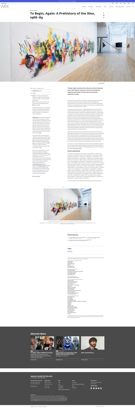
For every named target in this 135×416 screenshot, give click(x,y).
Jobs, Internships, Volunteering (78, 384)
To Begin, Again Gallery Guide (75, 237)
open (40, 132)
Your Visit (128, 6)
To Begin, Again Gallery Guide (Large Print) (78, 240)
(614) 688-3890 (35, 399)
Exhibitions (70, 251)
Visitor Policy (60, 387)
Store (125, 3)
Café (128, 3)
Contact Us (74, 382)
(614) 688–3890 (42, 165)
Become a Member (36, 176)
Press (73, 385)
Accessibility (60, 385)
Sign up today (94, 385)
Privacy (36, 406)
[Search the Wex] (133, 6)
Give (112, 3)
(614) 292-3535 (34, 386)
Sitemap (40, 406)
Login (117, 3)
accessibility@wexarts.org (38, 164)
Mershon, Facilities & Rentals (64, 389)
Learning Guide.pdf (92, 237)
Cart (120, 3)
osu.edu (74, 387)
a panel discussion (77, 148)
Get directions (73, 1)
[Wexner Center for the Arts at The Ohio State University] (41, 377)
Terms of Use (44, 406)
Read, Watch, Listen (120, 6)
